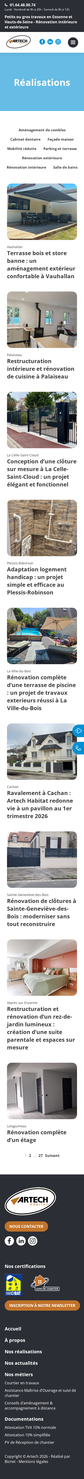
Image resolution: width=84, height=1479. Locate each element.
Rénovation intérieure (26, 167)
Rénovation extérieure (42, 158)
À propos (15, 1340)
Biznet (10, 1461)
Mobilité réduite (21, 148)
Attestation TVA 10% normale (30, 1427)
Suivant (52, 1155)
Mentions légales (33, 1461)
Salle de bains (65, 167)
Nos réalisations (23, 1351)
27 (40, 1155)
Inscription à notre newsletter (42, 1305)
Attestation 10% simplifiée (27, 1434)
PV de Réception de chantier (29, 1442)
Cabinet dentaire (25, 139)
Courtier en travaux (22, 1382)
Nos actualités (21, 1363)
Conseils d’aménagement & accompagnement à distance (30, 1405)
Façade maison (61, 139)
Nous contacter (26, 1226)
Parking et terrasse (60, 148)
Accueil (13, 1329)
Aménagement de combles (42, 130)
